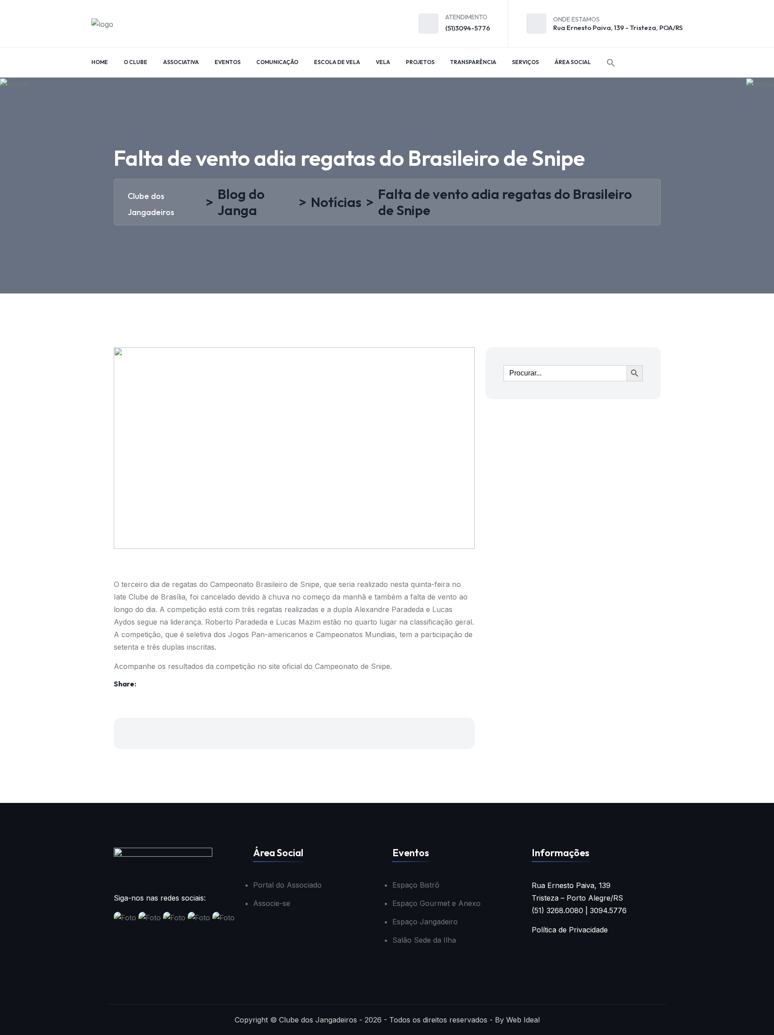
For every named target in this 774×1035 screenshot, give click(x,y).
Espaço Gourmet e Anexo (436, 903)
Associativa (181, 62)
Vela (383, 62)
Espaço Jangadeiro (425, 921)
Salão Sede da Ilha (424, 940)
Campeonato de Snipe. (354, 666)
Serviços (525, 62)
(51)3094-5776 (467, 28)
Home (99, 62)
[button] (610, 63)
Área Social (573, 62)
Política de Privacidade (570, 929)
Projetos (420, 62)
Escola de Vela (337, 62)
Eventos (228, 62)
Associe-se (271, 903)
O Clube (135, 62)
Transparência (473, 62)
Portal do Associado (287, 884)
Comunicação (277, 62)
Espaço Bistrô (415, 884)
